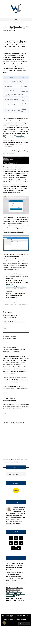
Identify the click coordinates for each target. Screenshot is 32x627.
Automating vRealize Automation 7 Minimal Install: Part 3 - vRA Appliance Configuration (17, 289)
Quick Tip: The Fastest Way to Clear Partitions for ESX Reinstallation (14, 574)
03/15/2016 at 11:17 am (9, 317)
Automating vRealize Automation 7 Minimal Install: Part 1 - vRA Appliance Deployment (17, 276)
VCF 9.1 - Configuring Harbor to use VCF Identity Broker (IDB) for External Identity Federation (15, 565)
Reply (4, 328)
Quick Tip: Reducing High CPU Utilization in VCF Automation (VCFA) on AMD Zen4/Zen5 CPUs (15, 581)
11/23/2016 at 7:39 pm (9, 338)
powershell (10, 304)
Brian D (12, 315)
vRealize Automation (22, 304)
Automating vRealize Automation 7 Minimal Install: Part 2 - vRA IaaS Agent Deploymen (17, 282)
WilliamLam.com (16, 9)
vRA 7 (15, 304)
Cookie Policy (5, 620)
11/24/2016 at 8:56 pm (9, 400)
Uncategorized (14, 302)
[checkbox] (4, 623)
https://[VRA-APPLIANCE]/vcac (12, 379)
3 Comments (23, 49)
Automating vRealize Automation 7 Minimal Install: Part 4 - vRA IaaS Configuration (16, 295)
